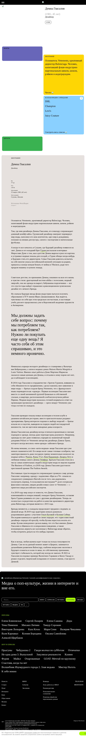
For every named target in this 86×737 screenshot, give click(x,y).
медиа (15, 605)
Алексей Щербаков (12, 637)
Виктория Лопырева (13, 629)
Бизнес (4, 705)
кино (42, 600)
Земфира (44, 460)
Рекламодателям (48, 688)
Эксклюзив (25, 688)
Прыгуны (7, 650)
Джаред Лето (65, 457)
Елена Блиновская (12, 620)
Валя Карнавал (10, 633)
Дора (69, 620)
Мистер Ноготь (67, 667)
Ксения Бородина (31, 633)
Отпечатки (74, 650)
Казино (69, 654)
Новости (4, 681)
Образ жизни (6, 698)
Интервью (5, 691)
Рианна (29, 457)
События (25, 685)
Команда (46, 681)
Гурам (43, 250)
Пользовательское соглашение (49, 693)
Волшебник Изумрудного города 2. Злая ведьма (28, 667)
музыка (60, 600)
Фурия (6, 658)
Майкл (17, 658)
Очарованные (32, 658)
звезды (80, 600)
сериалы (51, 600)
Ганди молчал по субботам (49, 650)
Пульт (3, 688)
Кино (3, 695)
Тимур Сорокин (52, 625)
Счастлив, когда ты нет (14, 662)
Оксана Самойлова (55, 633)
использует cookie (31, 732)
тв (22, 605)
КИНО (24, 681)
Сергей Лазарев (34, 620)
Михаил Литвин (30, 625)
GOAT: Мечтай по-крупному (60, 658)
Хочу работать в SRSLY (51, 685)
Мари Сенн (50, 629)
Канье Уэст (38, 457)
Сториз (4, 685)
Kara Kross (34, 629)
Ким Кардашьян (51, 457)
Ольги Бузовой (47, 514)
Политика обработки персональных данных (50, 698)
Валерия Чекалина (70, 629)
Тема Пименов (10, 625)
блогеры (70, 600)
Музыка (4, 702)
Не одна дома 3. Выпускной (17, 654)
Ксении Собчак (63, 514)
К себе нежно (9, 671)
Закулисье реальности (48, 654)
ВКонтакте (78, 685)
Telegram (79, 681)
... (26, 605)
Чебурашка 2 (23, 650)
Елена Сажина (55, 620)
